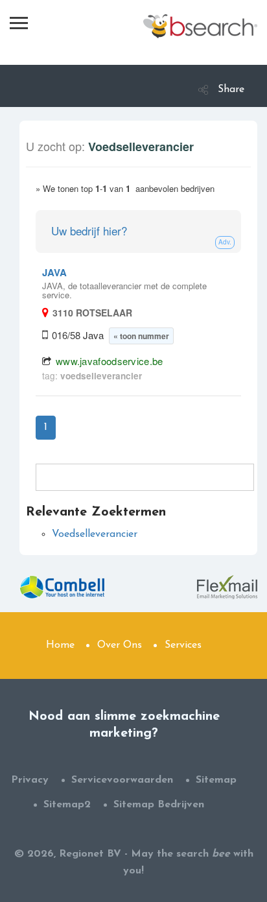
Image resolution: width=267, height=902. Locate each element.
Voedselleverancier (94, 534)
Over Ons (119, 645)
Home (60, 645)
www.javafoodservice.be (109, 361)
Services (183, 645)
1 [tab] (45, 427)
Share (231, 89)
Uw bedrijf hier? (89, 230)
